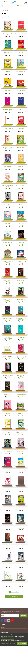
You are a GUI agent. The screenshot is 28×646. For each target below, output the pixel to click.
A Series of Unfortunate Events (8, 376)
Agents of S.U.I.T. (20, 565)
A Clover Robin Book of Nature (8, 262)
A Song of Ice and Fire (7, 394)
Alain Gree (20, 584)
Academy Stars (20, 451)
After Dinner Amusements (20, 546)
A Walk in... (20, 413)
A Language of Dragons (8, 318)
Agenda (7, 565)
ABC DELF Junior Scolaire (20, 432)
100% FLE (20, 52)
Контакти (3, 624)
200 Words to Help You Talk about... (8, 129)
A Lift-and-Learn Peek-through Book (21, 319)
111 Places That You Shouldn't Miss (7, 110)
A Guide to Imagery (21, 299)
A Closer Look (21, 242)
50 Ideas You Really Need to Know (7, 186)
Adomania (7, 508)
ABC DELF (7, 432)
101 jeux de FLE (7, 90)
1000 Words (7, 71)
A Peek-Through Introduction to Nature (7, 338)
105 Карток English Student (21, 91)
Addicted (7, 489)
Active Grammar (7, 470)
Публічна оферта (4, 632)
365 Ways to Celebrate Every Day (8, 148)
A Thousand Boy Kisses (21, 394)
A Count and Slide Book (21, 261)
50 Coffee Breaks (20, 166)
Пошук (23, 2)
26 (16, 591)
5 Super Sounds (20, 147)
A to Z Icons (7, 413)
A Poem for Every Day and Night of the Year (20, 357)
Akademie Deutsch (8, 584)
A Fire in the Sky (20, 280)
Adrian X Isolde (7, 527)
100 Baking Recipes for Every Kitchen (8, 34)
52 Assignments (7, 204)
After (8, 546)
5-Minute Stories (7, 166)
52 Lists (20, 204)
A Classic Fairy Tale (7, 242)
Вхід (15, 5)
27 (18, 591)
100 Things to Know (7, 52)
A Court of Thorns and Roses (7, 281)
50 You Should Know (20, 185)
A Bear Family (21, 223)
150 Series (20, 109)
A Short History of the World (20, 376)
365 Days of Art (20, 128)
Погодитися (23, 643)
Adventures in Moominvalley (21, 528)
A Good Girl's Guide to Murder (7, 300)
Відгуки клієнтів (4, 629)
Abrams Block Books (7, 451)
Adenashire (20, 489)
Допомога (19, 5)
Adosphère (20, 508)
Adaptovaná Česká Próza (20, 470)
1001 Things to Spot (20, 71)
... (14, 591)
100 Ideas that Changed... (20, 33)
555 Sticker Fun (7, 223)
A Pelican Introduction (20, 337)
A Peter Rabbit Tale (7, 356)
